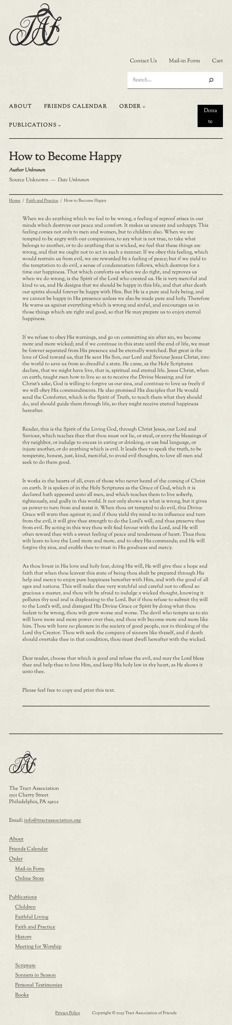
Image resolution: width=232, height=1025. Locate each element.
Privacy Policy (67, 1013)
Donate (210, 116)
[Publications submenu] (59, 125)
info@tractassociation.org (52, 820)
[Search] (211, 80)
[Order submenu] (143, 106)
